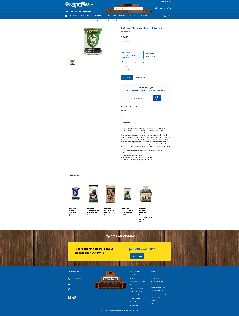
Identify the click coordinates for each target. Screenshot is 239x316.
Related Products (75, 175)
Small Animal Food (115, 21)
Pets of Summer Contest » (138, 285)
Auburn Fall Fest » (135, 271)
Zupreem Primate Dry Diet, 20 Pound (109, 210)
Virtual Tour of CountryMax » (160, 294)
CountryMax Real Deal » (137, 281)
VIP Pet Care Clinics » (157, 290)
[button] (132, 55)
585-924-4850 (76, 279)
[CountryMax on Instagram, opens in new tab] (73, 297)
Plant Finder (133, 15)
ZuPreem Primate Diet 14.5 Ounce (74, 210)
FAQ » (153, 271)
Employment (98, 15)
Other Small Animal (127, 21)
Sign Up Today (137, 256)
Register (169, 1)
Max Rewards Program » (137, 295)
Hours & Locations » (78, 289)
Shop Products (72, 15)
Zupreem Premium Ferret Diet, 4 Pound (93, 210)
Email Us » (75, 284)
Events (108, 15)
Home (84, 21)
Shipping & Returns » (157, 297)
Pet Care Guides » (135, 298)
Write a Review (147, 42)
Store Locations (85, 15)
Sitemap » (154, 304)
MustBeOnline (134, 310)
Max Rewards (145, 15)
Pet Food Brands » (157, 275)
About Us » (133, 278)
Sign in (162, 1)
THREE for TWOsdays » (137, 288)
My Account (161, 8)
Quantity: (124, 66)
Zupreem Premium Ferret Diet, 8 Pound (128, 210)
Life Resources (119, 15)
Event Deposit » (135, 275)
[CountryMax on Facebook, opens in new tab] (69, 297)
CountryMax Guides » (136, 291)
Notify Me (157, 98)
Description (126, 122)
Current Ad (170, 16)
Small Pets (104, 21)
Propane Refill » (156, 278)
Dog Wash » (133, 302)
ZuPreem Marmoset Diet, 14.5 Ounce (145, 21)
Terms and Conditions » (158, 287)
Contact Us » (155, 300)
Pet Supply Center (93, 21)
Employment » (134, 305)
